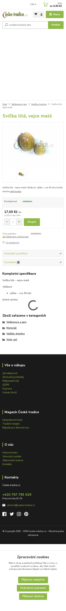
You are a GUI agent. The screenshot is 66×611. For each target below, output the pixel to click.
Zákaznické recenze (12, 460)
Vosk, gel (11, 339)
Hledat (55, 24)
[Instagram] (20, 515)
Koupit (32, 222)
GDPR (5, 384)
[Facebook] (6, 515)
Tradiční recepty (11, 423)
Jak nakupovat (9, 373)
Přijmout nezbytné (33, 579)
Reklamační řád (10, 381)
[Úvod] (15, 14)
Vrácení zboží (9, 392)
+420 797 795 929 (16, 494)
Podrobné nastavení (33, 588)
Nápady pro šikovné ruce (15, 427)
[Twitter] (13, 515)
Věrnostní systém (11, 456)
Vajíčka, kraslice (39, 104)
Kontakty (7, 464)
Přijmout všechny (33, 596)
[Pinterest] (26, 515)
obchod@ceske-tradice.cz (21, 505)
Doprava (7, 388)
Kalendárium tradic (12, 420)
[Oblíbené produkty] (36, 14)
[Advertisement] (33, 65)
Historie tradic (10, 452)
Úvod (4, 104)
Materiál (11, 328)
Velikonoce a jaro (19, 104)
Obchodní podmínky (13, 377)
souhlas (51, 563)
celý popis (15, 191)
